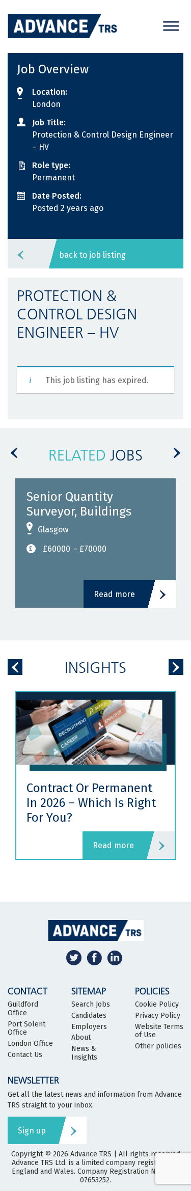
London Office (30, 1044)
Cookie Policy (157, 1004)
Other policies (158, 1046)
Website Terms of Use (159, 1031)
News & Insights (84, 1053)
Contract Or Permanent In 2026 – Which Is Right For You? (91, 803)
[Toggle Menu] (171, 26)
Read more (114, 594)
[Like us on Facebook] (94, 957)
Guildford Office (23, 1008)
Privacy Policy (157, 1016)
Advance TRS (91, 1154)
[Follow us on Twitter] (73, 957)
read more (113, 845)
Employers (89, 1027)
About (81, 1038)
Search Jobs (90, 1004)
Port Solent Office (26, 1028)
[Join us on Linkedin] (114, 957)
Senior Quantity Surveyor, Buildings (78, 504)
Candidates (88, 1016)
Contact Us (25, 1055)
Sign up (32, 1130)
